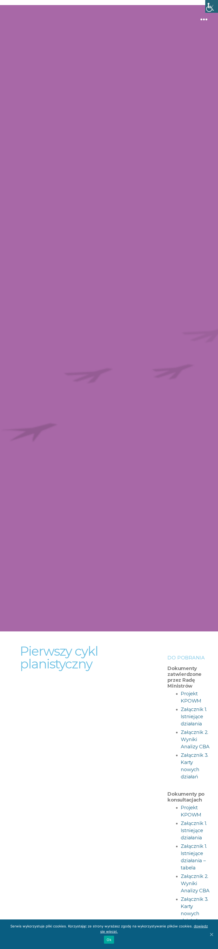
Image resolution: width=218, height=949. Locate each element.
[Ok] (211, 934)
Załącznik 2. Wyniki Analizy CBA (195, 739)
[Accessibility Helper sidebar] (211, 6)
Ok (109, 940)
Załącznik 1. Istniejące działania (194, 716)
